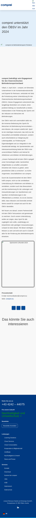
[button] (14, 308)
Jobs (5, 479)
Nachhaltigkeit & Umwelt (12, 455)
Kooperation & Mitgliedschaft (13, 448)
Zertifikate (7, 452)
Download (7, 472)
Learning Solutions (10, 437)
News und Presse (9, 459)
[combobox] (5, 513)
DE (6, 513)
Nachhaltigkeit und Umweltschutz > (13, 415)
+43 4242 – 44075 (13, 404)
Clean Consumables (10, 445)
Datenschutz (8, 490)
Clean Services (9, 441)
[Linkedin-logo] (18, 507)
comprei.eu (10, 299)
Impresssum (8, 486)
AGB (5, 482)
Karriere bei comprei (10, 475)
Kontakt (6, 468)
